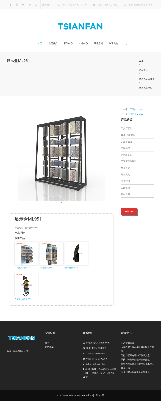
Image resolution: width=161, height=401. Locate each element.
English (46, 4)
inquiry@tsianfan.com (140, 4)
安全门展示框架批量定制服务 (135, 372)
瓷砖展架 (125, 148)
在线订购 (129, 211)
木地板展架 (126, 154)
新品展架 (125, 194)
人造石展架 (126, 141)
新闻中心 (68, 43)
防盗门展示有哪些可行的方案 (135, 355)
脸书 (47, 342)
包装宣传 (125, 181)
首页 (39, 43)
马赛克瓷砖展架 (146, 78)
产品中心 (83, 43)
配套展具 (125, 174)
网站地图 (99, 395)
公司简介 (53, 43)
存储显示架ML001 (23, 267)
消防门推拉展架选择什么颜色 (135, 359)
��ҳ (141, 61)
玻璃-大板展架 (128, 134)
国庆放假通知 (127, 342)
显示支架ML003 (72, 267)
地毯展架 (125, 167)
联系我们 (113, 43)
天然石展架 (126, 128)
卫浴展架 (125, 187)
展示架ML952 (136, 113)
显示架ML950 (136, 109)
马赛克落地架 (145, 87)
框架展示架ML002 (48, 267)
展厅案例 (98, 43)
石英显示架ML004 (23, 299)
